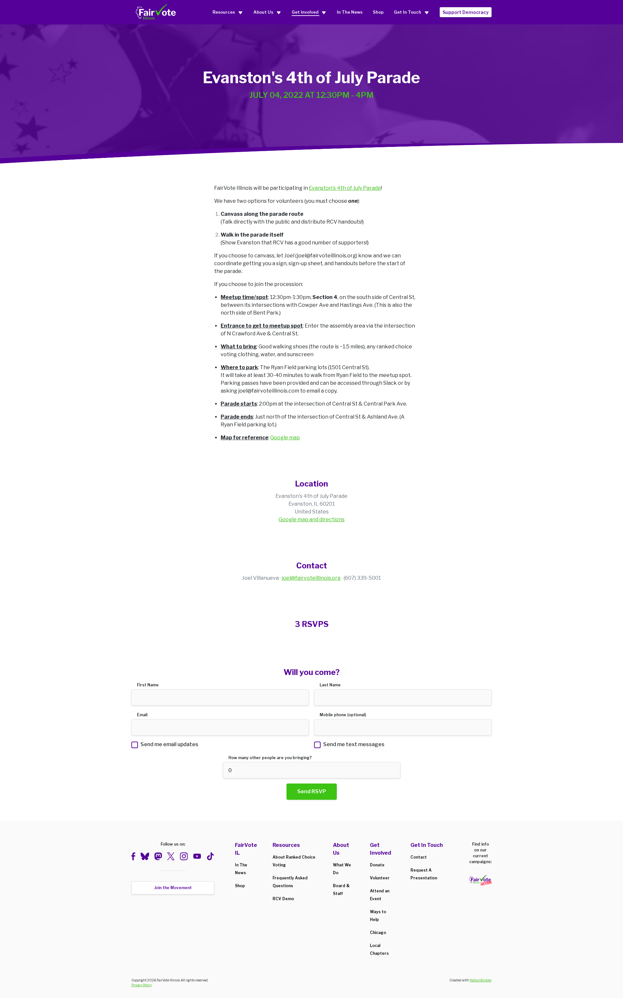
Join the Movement (173, 887)
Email (142, 714)
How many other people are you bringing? (270, 757)
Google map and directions (312, 519)
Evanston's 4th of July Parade (345, 188)
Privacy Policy (141, 985)
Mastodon (158, 856)
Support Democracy (466, 12)
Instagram (184, 856)
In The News (349, 12)
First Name (148, 684)
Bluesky (144, 856)
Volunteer (380, 877)
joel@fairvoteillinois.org (311, 578)
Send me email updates (169, 744)
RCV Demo (283, 898)
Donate (377, 864)
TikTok (210, 856)
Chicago (378, 932)
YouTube (197, 856)
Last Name (330, 684)
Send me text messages (354, 744)
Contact (418, 857)
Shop (378, 12)
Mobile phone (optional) (343, 714)
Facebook (133, 856)
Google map (285, 437)
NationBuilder (481, 980)
